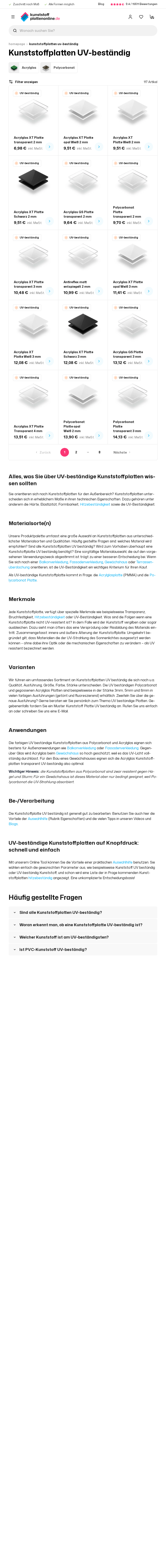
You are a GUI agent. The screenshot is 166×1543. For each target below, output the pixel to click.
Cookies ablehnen (88, 778)
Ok (83, 812)
